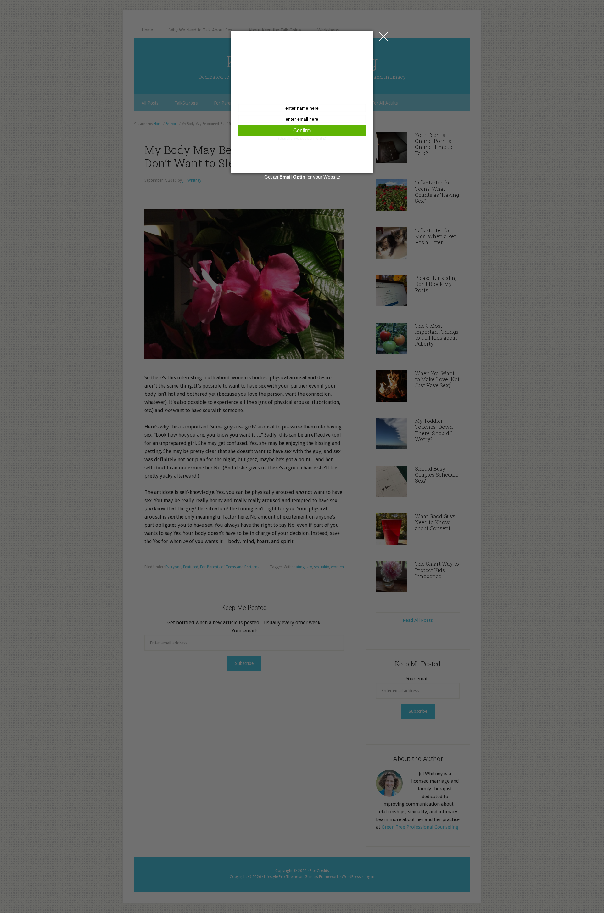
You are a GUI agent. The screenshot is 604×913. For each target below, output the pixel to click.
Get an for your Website (302, 176)
